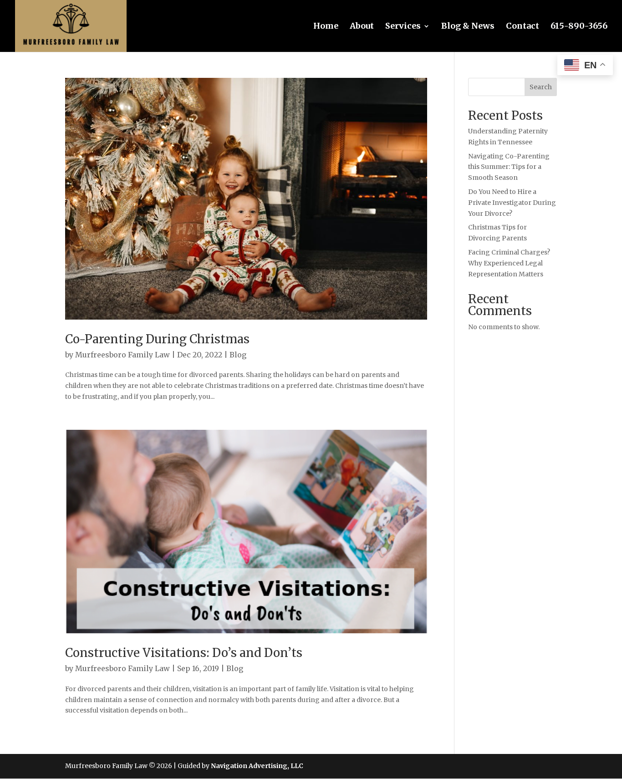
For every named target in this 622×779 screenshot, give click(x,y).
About (362, 27)
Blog (237, 354)
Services (403, 27)
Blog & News (468, 27)
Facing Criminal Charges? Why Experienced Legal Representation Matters (509, 263)
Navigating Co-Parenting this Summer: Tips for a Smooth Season (509, 167)
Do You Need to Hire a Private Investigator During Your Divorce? (512, 203)
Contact (522, 27)
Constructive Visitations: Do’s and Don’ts (183, 652)
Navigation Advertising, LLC (257, 766)
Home (325, 27)
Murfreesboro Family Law (122, 354)
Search (541, 87)
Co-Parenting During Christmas (157, 338)
